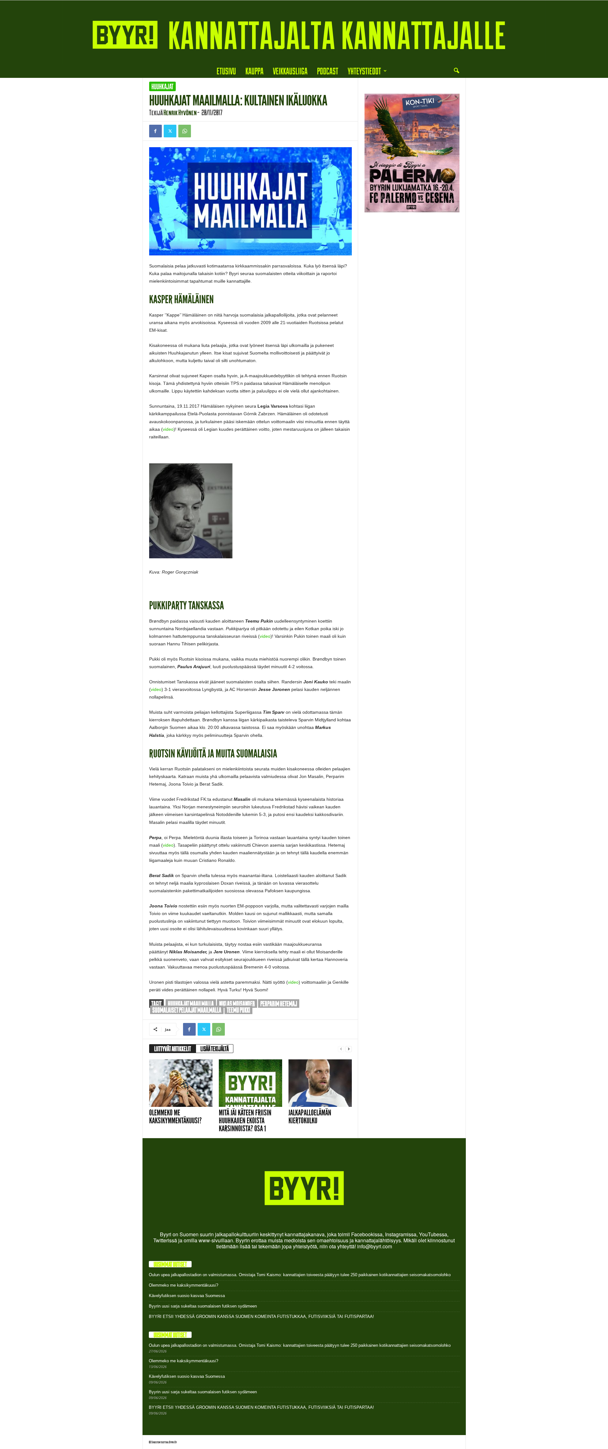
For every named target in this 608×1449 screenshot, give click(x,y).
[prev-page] (341, 1048)
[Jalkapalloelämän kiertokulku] (320, 1083)
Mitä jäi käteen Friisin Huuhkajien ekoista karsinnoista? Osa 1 (245, 1120)
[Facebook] (155, 131)
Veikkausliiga (290, 71)
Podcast (327, 71)
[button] (456, 71)
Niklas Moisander (237, 1003)
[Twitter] (170, 131)
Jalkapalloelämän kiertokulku (309, 1117)
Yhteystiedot (364, 71)
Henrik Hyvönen (180, 112)
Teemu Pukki (238, 1010)
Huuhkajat (162, 86)
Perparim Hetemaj (278, 1003)
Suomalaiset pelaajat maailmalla (186, 1010)
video (168, 429)
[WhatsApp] (184, 131)
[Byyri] (304, 32)
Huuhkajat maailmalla (191, 1003)
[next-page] (348, 1048)
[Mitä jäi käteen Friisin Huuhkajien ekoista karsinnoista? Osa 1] (250, 1083)
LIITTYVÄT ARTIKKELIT (172, 1048)
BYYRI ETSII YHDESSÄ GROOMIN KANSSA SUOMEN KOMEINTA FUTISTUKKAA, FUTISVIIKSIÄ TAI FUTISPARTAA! (261, 1316)
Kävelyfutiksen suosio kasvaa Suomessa (187, 1295)
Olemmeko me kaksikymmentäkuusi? (175, 1117)
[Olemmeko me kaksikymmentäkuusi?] (180, 1083)
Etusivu (226, 71)
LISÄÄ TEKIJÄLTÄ (214, 1048)
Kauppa (254, 71)
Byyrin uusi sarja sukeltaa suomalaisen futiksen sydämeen (203, 1306)
